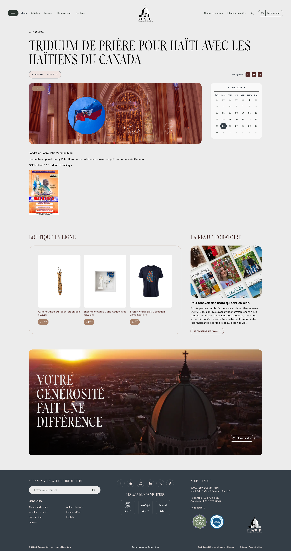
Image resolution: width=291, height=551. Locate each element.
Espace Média (73, 512)
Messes (48, 13)
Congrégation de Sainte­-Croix (145, 547)
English (70, 517)
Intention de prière (236, 13)
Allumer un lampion (213, 13)
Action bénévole (74, 507)
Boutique (80, 13)
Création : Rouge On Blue (251, 547)
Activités (35, 13)
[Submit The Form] (93, 490)
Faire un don (244, 438)
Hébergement (64, 13)
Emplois (33, 522)
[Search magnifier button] (252, 13)
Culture (38, 89)
